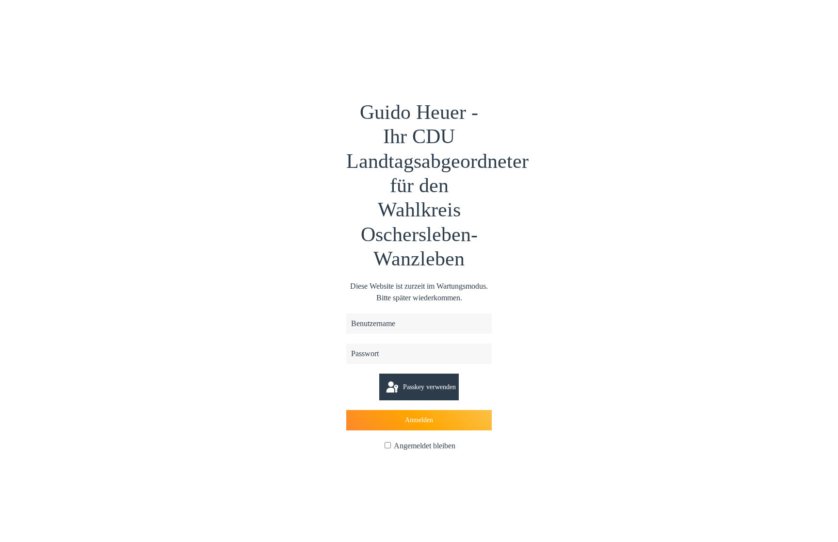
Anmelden (419, 420)
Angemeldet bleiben (423, 446)
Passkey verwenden (428, 387)
